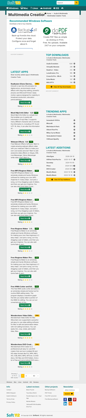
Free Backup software (51, 399)
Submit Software (11, 396)
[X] (70, 401)
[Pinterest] (74, 401)
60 (34, 376)
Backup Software (50, 390)
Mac (15, 382)
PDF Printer (48, 393)
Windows (9, 382)
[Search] (76, 3)
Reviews (36, 382)
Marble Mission (30, 401)
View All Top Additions (61, 179)
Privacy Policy (11, 402)
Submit (68, 394)
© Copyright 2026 (26, 415)
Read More (24, 102)
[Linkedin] (65, 405)
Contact (9, 390)
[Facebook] (65, 401)
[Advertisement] (30, 61)
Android (25, 382)
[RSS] (70, 405)
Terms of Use (10, 399)
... (30, 376)
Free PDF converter (51, 396)
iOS (31, 382)
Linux (19, 382)
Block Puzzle (30, 390)
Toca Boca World (31, 393)
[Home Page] (14, 4)
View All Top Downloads (61, 87)
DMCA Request (11, 393)
